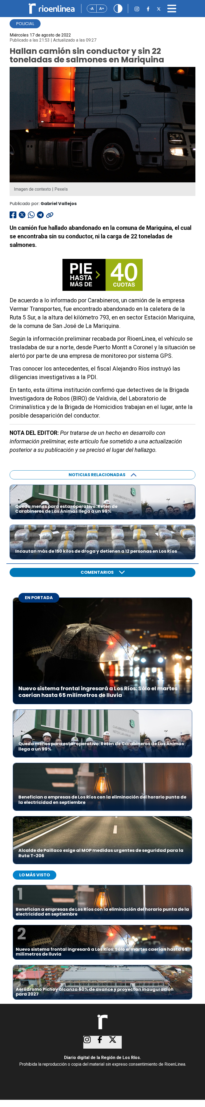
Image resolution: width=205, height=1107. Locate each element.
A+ (101, 8)
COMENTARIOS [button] (97, 572)
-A (92, 8)
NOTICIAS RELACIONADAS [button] (97, 475)
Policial (25, 24)
